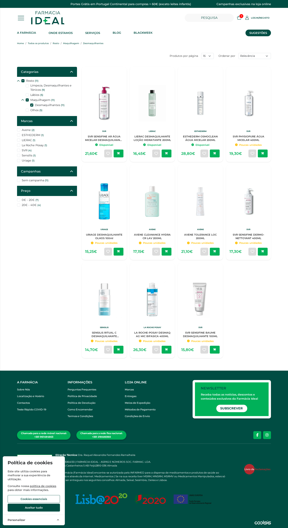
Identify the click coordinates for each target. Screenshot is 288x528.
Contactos (23, 402)
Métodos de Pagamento (140, 409)
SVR (27, 150)
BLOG (117, 32)
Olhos (36, 110)
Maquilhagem (71, 43)
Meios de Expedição (137, 402)
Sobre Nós (23, 389)
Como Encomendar (80, 409)
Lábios (36, 95)
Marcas (27, 121)
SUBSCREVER (231, 408)
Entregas (130, 396)
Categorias (29, 72)
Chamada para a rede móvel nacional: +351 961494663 (44, 435)
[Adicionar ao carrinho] (118, 153)
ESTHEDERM (33, 135)
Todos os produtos (38, 43)
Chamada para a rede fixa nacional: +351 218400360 (101, 435)
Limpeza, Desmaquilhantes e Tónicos (51, 88)
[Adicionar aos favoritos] (108, 153)
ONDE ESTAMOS (61, 33)
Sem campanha (35, 180)
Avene (28, 130)
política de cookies (43, 486)
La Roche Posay (34, 145)
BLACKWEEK (143, 32)
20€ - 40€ (31, 205)
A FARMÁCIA (26, 32)
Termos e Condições (80, 416)
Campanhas (31, 171)
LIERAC (28, 140)
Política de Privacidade (82, 396)
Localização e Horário (30, 396)
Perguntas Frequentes (82, 389)
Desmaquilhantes (93, 43)
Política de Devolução (81, 402)
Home (20, 43)
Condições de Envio (137, 416)
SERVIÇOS (92, 33)
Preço (25, 191)
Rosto (56, 43)
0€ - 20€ (30, 200)
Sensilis (29, 155)
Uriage (28, 160)
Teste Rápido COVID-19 (31, 409)
